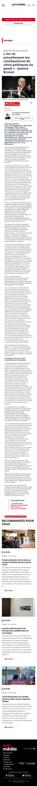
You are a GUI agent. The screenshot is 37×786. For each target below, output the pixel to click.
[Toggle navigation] (3, 5)
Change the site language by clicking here (18, 19)
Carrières (6, 757)
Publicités (6, 760)
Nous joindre (7, 753)
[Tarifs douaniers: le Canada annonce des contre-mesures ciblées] (18, 675)
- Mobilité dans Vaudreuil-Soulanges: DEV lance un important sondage (19, 505)
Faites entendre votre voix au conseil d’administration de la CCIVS (16, 562)
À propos (6, 755)
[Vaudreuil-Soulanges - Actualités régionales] (18, 4)
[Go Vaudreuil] (9, 747)
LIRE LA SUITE (8, 590)
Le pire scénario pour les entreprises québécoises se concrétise (15, 630)
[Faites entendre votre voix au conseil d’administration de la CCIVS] (18, 539)
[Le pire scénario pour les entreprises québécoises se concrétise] (18, 607)
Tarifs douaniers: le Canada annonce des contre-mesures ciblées (16, 699)
